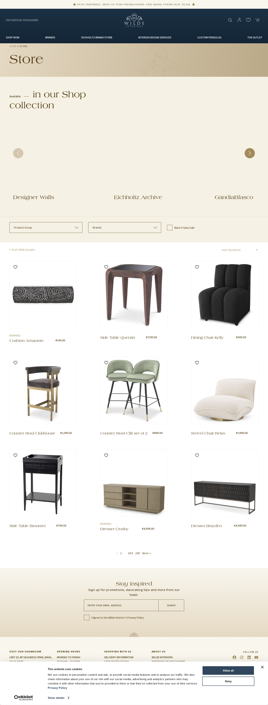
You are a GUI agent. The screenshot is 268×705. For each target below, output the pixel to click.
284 (130, 553)
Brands (50, 37)
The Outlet (254, 37)
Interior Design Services (154, 37)
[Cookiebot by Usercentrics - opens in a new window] (24, 698)
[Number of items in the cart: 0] (258, 20)
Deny (228, 681)
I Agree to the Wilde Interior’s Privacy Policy (117, 617)
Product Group (23, 227)
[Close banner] (262, 667)
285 (137, 553)
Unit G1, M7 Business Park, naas (30, 657)
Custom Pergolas (209, 37)
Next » (146, 553)
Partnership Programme (22, 20)
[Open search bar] (230, 20)
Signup (171, 605)
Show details (56, 697)
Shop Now (12, 37)
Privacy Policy (57, 687)
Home (12, 46)
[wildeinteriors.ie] (134, 26)
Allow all (228, 670)
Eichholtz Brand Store (96, 37)
